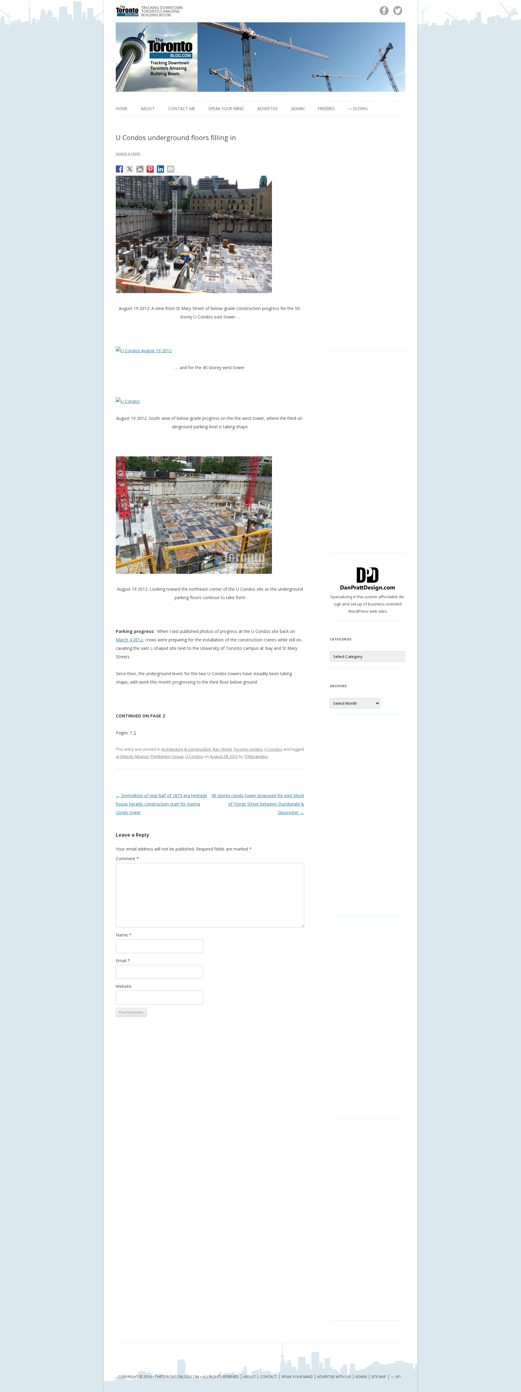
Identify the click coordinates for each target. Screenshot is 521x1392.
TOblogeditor (256, 756)
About (148, 108)
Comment (127, 858)
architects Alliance (132, 756)
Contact (268, 1376)
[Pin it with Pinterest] (150, 169)
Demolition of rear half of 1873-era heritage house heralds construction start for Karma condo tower (161, 804)
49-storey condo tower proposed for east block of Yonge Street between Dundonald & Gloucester (257, 804)
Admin (298, 108)
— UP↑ (396, 1376)
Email (123, 960)
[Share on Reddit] (140, 169)
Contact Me (181, 108)
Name (123, 935)
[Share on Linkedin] (160, 169)
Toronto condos (248, 749)
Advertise (267, 108)
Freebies (326, 108)
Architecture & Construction (186, 749)
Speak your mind (226, 108)
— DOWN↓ (358, 108)
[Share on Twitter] (129, 169)
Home (122, 108)
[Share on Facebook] (119, 169)
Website (123, 986)
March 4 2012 (129, 640)
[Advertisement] (367, 238)
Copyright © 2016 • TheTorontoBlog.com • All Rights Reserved (178, 1376)
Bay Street (222, 749)
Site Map (378, 1376)
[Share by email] (170, 169)
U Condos (273, 749)
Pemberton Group (167, 756)
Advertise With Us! (334, 1376)
